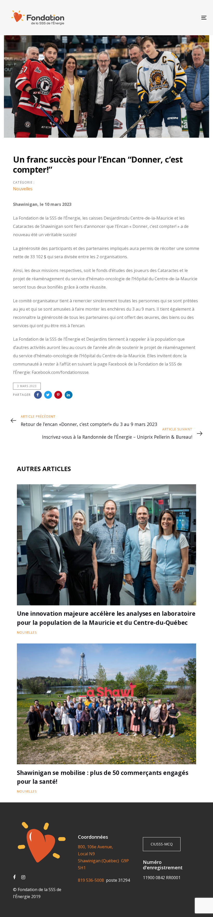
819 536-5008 (92, 880)
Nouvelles (22, 189)
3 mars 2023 (27, 386)
